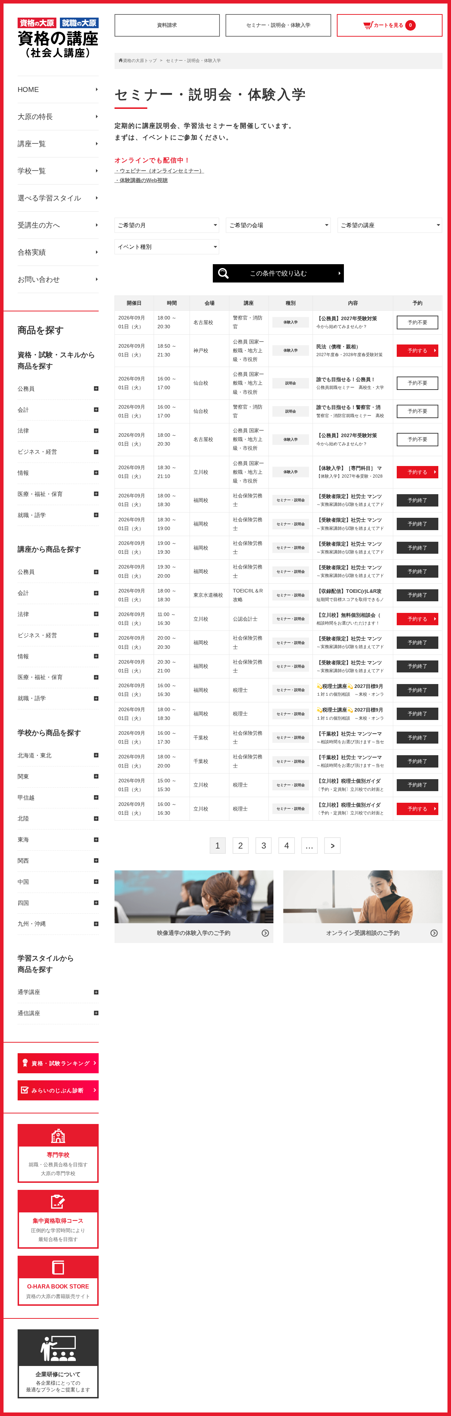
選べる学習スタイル (49, 198)
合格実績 (32, 252)
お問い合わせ (39, 279)
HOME (28, 89)
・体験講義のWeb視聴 (141, 180)
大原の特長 (35, 116)
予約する (417, 350)
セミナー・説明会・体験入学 (278, 25)
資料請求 (167, 25)
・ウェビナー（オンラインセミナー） (159, 171)
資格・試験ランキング (61, 1063)
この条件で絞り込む (278, 273)
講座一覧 (32, 144)
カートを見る (393, 25)
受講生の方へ (39, 225)
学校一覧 (32, 171)
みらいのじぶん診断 (58, 1090)
